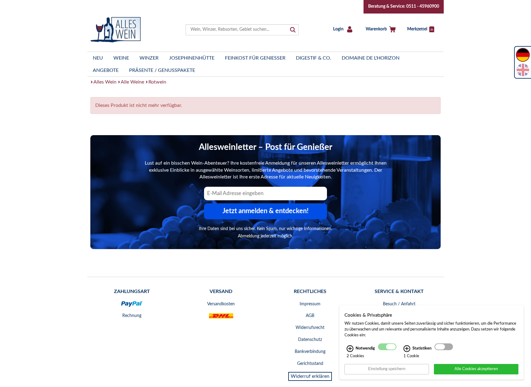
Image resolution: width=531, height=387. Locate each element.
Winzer (149, 58)
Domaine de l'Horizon (370, 58)
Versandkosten (221, 304)
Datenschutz (310, 340)
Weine (121, 58)
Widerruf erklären (310, 376)
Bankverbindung (310, 352)
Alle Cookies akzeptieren (476, 369)
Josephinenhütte (191, 58)
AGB (310, 316)
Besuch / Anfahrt (399, 304)
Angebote (106, 70)
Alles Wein (104, 82)
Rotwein (157, 82)
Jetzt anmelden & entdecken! (265, 211)
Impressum (310, 304)
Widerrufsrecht (310, 328)
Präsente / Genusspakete (162, 70)
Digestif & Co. (313, 58)
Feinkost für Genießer (255, 58)
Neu (98, 58)
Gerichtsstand (310, 364)
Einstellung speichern (386, 369)
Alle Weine (132, 82)
